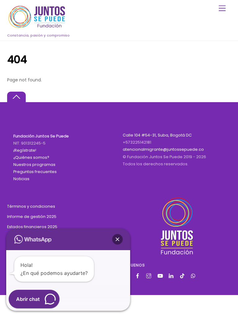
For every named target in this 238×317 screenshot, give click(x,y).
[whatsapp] (194, 275)
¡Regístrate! (24, 150)
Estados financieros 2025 (32, 226)
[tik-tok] (182, 275)
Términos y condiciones (31, 206)
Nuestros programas (34, 164)
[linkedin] (171, 275)
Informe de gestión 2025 (31, 216)
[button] (117, 239)
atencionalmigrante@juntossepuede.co (163, 149)
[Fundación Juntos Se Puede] (38, 27)
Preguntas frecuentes (35, 171)
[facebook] (138, 275)
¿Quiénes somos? (31, 157)
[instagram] (149, 275)
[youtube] (160, 275)
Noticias (21, 178)
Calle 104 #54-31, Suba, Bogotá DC (157, 135)
